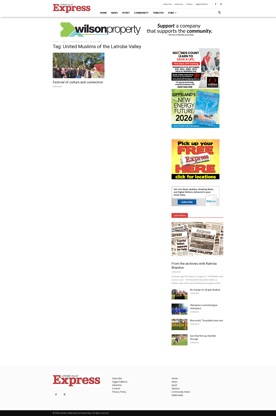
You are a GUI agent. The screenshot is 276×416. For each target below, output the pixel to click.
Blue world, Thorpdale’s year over (206, 320)
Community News (181, 391)
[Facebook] (215, 4)
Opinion (176, 388)
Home (103, 12)
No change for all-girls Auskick (205, 290)
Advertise (179, 4)
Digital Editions (202, 4)
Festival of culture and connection (78, 82)
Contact (189, 4)
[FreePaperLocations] (195, 178)
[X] (220, 4)
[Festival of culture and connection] (78, 65)
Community (141, 12)
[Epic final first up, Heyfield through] (180, 339)
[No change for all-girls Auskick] (180, 293)
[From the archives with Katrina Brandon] (197, 241)
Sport (126, 12)
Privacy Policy (119, 391)
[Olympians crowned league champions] (180, 309)
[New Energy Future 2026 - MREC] (195, 128)
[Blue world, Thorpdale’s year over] (180, 324)
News (114, 12)
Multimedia (177, 395)
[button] (219, 12)
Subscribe (167, 4)
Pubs (171, 12)
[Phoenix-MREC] (195, 87)
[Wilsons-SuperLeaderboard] (138, 29)
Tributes (158, 12)
